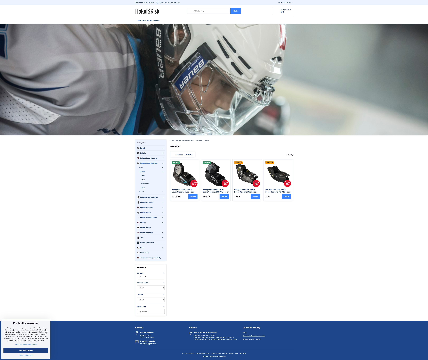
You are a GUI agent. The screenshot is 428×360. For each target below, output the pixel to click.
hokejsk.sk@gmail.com (148, 344)
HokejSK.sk (147, 11)
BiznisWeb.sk (221, 357)
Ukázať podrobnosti (26, 355)
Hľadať (235, 11)
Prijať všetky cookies (26, 350)
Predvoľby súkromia (202, 353)
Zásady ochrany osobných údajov (222, 353)
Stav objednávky (240, 353)
